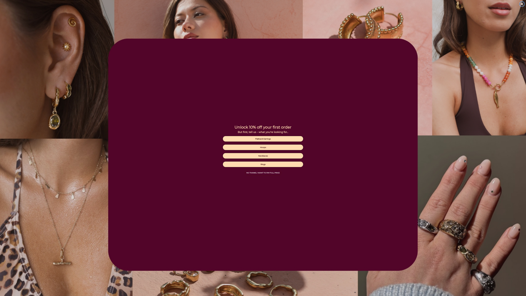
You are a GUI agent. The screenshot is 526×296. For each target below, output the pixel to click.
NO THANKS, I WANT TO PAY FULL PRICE (263, 173)
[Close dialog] (522, 4)
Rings (263, 164)
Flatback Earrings (263, 139)
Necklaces (263, 156)
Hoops (263, 147)
